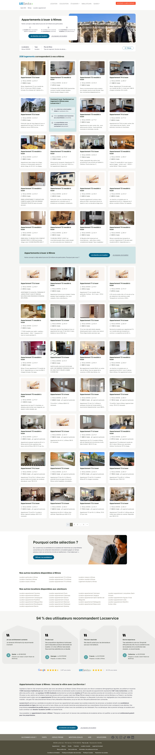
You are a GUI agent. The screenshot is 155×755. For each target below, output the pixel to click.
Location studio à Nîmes (27, 582)
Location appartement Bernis (28, 606)
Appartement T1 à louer (89, 283)
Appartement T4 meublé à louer (120, 228)
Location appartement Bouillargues (30, 604)
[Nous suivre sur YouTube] (128, 737)
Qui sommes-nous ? (28, 737)
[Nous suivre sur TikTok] (124, 737)
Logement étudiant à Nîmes (88, 582)
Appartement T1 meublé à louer (31, 321)
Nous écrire (101, 737)
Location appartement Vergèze (89, 595)
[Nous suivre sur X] (117, 737)
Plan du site (85, 743)
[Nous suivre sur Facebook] (113, 737)
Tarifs (44, 737)
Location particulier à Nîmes (28, 577)
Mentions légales (76, 737)
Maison (64, 746)
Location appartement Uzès (117, 600)
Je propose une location (59, 36)
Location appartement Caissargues (30, 598)
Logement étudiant (97, 746)
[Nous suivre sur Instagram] (121, 737)
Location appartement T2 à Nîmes (60, 577)
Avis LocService (72, 749)
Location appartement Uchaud (59, 600)
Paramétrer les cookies (101, 752)
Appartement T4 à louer (119, 77)
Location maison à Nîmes (87, 577)
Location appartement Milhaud (29, 595)
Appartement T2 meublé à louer (60, 78)
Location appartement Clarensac (59, 595)
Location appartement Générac (59, 606)
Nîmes (29, 8)
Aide (89, 737)
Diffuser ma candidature (43, 557)
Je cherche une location (39, 36)
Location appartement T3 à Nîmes (60, 579)
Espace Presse (57, 737)
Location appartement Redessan (59, 604)
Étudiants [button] (74, 4)
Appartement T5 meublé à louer (31, 395)
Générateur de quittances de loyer (88, 749)
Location (53, 4)
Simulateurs (86, 4)
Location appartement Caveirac (29, 593)
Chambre (76, 746)
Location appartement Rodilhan (29, 600)
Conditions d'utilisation (53, 752)
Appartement (55, 746)
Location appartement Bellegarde (90, 602)
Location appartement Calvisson (89, 593)
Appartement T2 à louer (30, 114)
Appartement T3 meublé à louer (90, 115)
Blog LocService (61, 749)
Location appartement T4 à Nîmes (60, 582)
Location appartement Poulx (58, 593)
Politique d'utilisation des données (71, 752)
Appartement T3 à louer (30, 77)
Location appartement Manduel (59, 602)
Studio (69, 746)
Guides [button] (96, 4)
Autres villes (112, 604)
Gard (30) (23, 8)
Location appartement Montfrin (118, 602)
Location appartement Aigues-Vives (120, 598)
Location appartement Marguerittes (31, 602)
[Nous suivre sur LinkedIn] (132, 737)
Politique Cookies (88, 752)
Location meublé (85, 746)
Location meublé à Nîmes (87, 579)
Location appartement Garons (58, 598)
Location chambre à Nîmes (28, 579)
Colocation (64, 4)
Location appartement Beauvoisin (90, 604)
